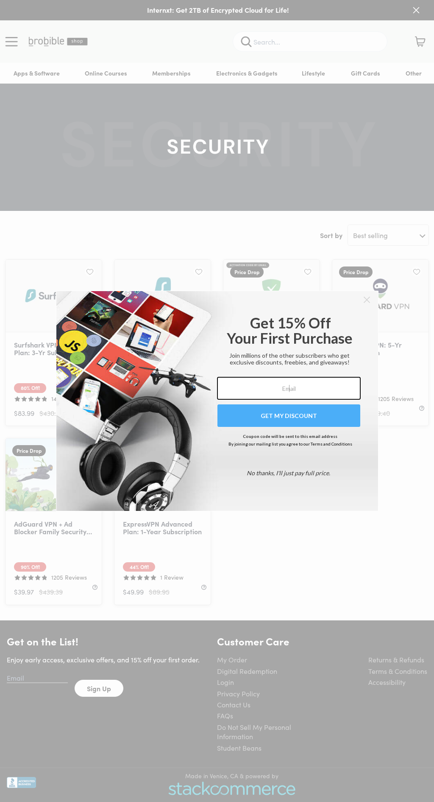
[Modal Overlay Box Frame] (217, 401)
